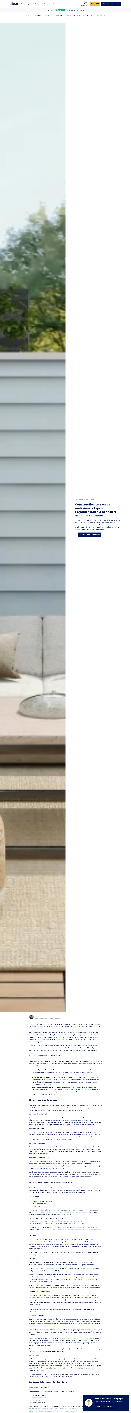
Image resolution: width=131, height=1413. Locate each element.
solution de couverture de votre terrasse (74, 1338)
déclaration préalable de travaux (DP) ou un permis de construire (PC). (54, 1411)
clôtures (42, 1297)
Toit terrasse (86, 1089)
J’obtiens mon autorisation (89, 534)
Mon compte (85, 5)
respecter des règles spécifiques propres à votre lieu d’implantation (59, 1212)
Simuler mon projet (104, 1406)
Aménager (79, 499)
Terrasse (90, 499)
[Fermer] (126, 1397)
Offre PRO (95, 4)
